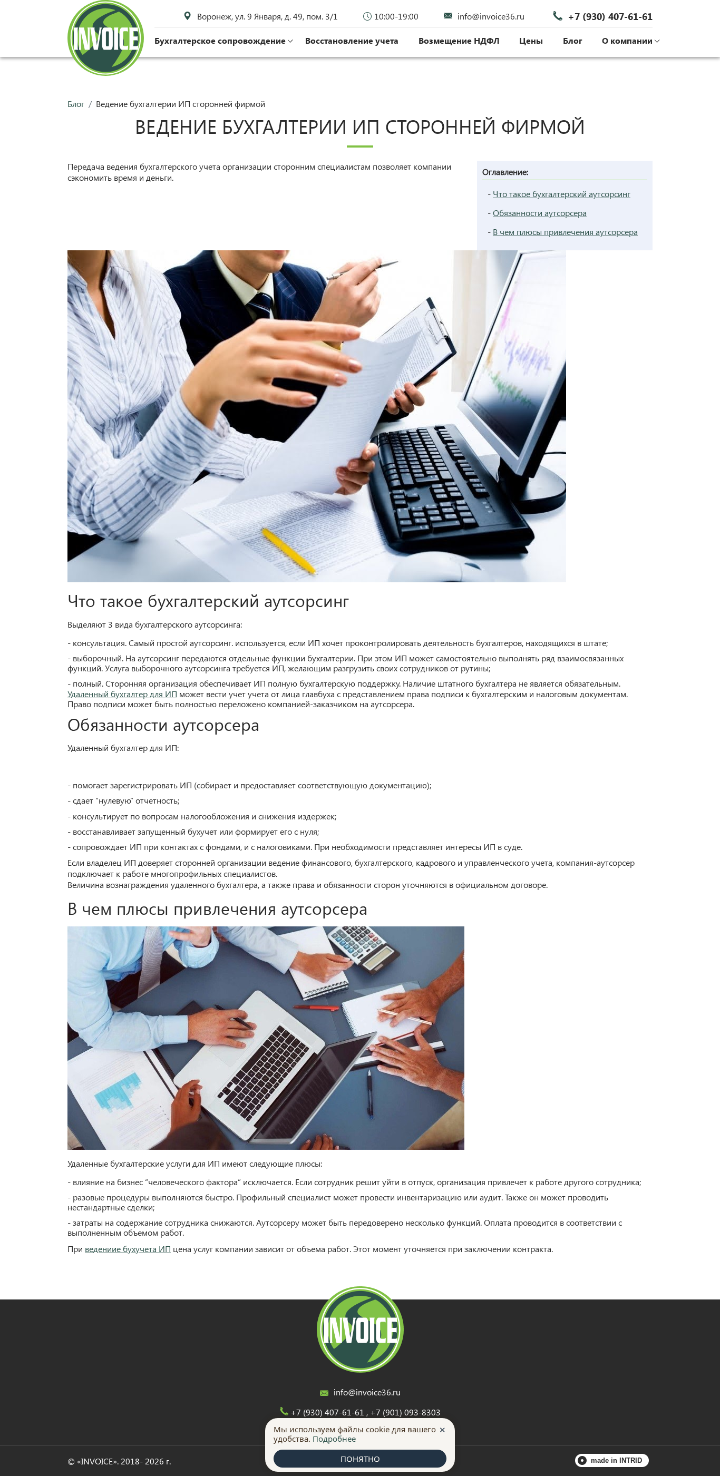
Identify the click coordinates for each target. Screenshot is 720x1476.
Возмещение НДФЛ (459, 40)
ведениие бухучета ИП (128, 1248)
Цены (531, 40)
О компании (627, 40)
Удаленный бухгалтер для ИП (122, 693)
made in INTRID (616, 1460)
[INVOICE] (105, 38)
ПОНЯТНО (360, 1458)
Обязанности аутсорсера (540, 212)
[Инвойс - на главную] (360, 1329)
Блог (572, 40)
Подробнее (334, 1438)
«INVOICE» (97, 1461)
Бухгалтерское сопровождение (220, 40)
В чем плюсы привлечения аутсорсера (565, 231)
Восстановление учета (351, 40)
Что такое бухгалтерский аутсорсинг (561, 193)
